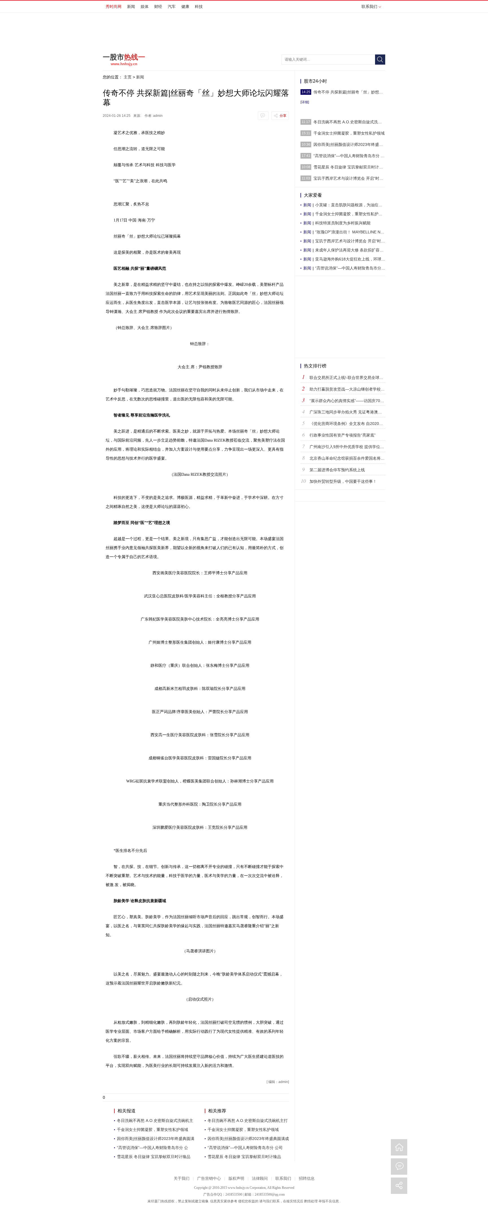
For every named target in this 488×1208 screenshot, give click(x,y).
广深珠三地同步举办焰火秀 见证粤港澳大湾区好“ (352, 412)
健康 (185, 6)
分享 (283, 116)
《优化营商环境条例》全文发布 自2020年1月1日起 (354, 423)
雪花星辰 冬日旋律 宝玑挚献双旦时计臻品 (153, 1156)
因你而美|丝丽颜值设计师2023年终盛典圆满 (155, 1138)
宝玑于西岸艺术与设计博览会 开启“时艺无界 (349, 178)
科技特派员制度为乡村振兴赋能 (343, 223)
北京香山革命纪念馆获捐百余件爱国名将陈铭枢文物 (355, 458)
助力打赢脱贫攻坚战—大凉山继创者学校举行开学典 (355, 389)
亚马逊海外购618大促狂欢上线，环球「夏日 (354, 259)
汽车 (172, 6)
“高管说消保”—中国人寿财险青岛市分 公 (152, 1147)
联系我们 (369, 6)
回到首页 (399, 1147)
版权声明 (236, 1178)
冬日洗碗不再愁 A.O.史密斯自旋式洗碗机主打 (248, 1120)
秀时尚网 (113, 6)
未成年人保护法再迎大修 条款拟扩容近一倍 (353, 250)
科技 (199, 6)
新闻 (131, 6)
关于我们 (181, 1178)
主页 (128, 77)
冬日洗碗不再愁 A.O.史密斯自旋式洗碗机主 (155, 1120)
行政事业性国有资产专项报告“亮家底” (343, 435)
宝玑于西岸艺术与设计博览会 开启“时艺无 (352, 241)
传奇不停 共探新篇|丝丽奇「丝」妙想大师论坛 (349, 92)
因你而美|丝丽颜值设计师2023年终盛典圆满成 (248, 1138)
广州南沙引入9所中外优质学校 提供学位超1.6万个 (354, 446)
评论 (399, 1166)
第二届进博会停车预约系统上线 (337, 470)
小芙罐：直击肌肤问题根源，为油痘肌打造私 (354, 205)
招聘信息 (307, 1178)
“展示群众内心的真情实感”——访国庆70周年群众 (353, 400)
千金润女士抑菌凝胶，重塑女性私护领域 (152, 1129)
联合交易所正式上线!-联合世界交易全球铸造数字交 (354, 377)
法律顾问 (260, 1178)
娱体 (145, 6)
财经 (158, 6)
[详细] (304, 102)
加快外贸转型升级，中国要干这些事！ (343, 481)
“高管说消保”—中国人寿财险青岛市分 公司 (245, 1147)
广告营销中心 (209, 1178)
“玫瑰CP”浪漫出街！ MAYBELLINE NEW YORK (357, 232)
